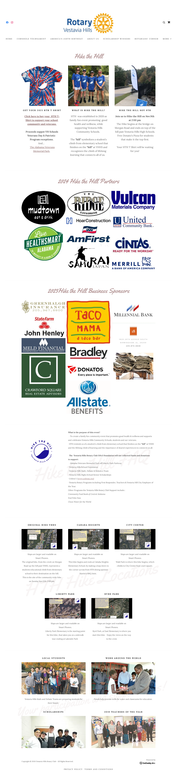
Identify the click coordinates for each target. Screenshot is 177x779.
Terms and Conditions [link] (99, 769)
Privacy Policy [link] (73, 769)
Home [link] (9, 39)
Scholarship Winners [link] (116, 39)
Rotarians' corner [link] (146, 39)
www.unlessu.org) (86, 478)
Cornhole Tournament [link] (31, 39)
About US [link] (93, 39)
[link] (7, 22)
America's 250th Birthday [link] (66, 39)
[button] (167, 38)
